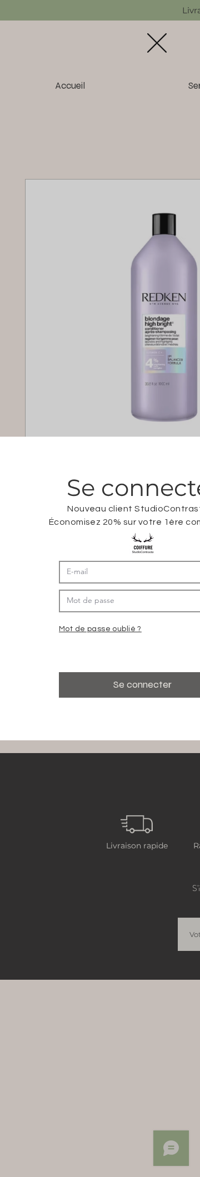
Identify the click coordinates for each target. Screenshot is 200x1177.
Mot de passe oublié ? (100, 629)
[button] (157, 43)
